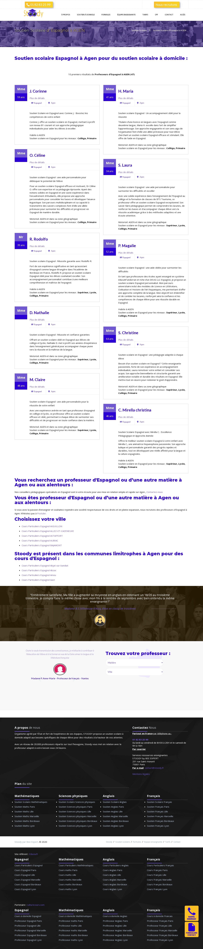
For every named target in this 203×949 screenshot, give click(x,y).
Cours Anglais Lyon (112, 889)
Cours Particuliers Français (160, 865)
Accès (182, 14)
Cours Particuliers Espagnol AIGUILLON (42, 526)
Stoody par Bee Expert (26, 841)
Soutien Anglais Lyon (113, 825)
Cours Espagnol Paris (25, 870)
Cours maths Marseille (70, 879)
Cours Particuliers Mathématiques (76, 865)
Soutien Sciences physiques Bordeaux (78, 820)
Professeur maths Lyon (71, 939)
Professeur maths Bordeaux (73, 935)
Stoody (109, 841)
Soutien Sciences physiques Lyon (75, 825)
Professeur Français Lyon (160, 939)
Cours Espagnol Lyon (25, 889)
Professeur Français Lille (159, 925)
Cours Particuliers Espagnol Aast (38, 579)
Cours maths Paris (68, 870)
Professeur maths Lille (70, 925)
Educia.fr (33, 854)
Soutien (86, 14)
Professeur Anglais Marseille (117, 930)
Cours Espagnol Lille (25, 874)
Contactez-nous (155, 492)
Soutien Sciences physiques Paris (75, 806)
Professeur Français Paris (160, 920)
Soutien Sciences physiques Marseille (77, 816)
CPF (156, 14)
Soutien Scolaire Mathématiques (31, 801)
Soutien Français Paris (158, 806)
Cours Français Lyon (157, 889)
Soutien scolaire (122, 841)
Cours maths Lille (67, 874)
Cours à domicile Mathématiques (75, 916)
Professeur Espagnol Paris (28, 920)
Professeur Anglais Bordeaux (118, 935)
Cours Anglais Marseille (114, 879)
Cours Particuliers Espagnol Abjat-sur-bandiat (45, 565)
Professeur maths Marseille (73, 930)
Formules (106, 14)
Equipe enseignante (153, 841)
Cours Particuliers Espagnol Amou (39, 575)
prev (40, 679)
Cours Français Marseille (159, 879)
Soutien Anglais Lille (113, 811)
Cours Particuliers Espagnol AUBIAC (40, 540)
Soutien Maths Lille (24, 811)
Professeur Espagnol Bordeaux (31, 935)
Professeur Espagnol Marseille (30, 930)
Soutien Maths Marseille (27, 816)
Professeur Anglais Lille (115, 925)
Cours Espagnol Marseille (27, 879)
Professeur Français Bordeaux (162, 935)
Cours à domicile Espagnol (28, 916)
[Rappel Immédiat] (192, 920)
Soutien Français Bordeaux (160, 820)
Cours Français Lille (156, 874)
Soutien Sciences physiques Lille (75, 811)
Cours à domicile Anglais (115, 916)
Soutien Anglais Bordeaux (116, 820)
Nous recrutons (166, 4)
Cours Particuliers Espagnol (29, 865)
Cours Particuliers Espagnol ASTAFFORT (42, 535)
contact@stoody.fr (154, 767)
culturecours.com (35, 904)
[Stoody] (34, 13)
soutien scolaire (138, 58)
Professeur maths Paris (71, 920)
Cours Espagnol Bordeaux (28, 884)
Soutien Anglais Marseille (115, 816)
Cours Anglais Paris (112, 870)
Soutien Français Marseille (160, 816)
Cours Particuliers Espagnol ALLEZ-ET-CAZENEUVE (48, 531)
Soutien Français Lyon (158, 825)
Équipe (126, 14)
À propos (65, 14)
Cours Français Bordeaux (159, 884)
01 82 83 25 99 (40, 4)
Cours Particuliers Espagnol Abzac (39, 570)
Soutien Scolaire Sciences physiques (77, 801)
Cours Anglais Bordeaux (115, 884)
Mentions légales (141, 773)
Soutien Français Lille (157, 811)
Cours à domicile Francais (160, 916)
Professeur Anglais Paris (115, 920)
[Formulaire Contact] (192, 936)
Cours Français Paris (157, 870)
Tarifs (145, 14)
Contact (169, 14)
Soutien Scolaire (30, 30)
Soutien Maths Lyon (25, 825)
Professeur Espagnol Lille (28, 925)
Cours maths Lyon (68, 889)
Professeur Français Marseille (162, 930)
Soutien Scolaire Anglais (115, 801)
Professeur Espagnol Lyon (28, 939)
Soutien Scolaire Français (159, 801)
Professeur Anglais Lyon (115, 939)
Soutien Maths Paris (25, 806)
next (74, 679)
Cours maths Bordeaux (70, 884)
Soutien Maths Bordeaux (27, 820)
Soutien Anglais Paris (113, 806)
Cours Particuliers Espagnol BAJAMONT (42, 545)
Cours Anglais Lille (112, 874)
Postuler (41, 513)
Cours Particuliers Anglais (116, 865)
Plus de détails (37, 98)
